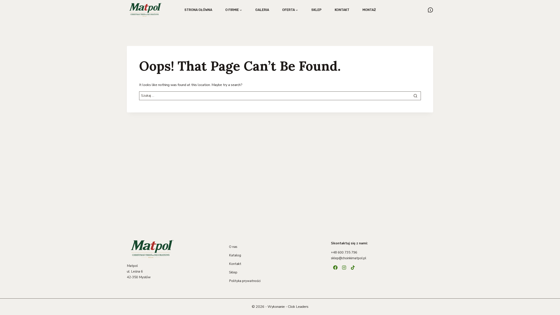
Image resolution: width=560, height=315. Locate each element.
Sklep (316, 10)
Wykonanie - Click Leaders (288, 306)
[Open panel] (430, 10)
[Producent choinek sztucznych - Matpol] (145, 10)
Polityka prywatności (245, 281)
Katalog (235, 255)
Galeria (262, 10)
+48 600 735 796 (344, 252)
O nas (233, 247)
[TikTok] (352, 267)
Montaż (369, 10)
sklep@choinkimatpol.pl (348, 258)
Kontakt (342, 10)
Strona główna (198, 10)
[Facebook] (335, 267)
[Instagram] (344, 267)
